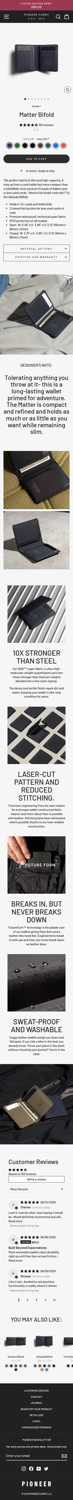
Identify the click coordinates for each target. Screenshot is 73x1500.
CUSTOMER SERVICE (36, 1390)
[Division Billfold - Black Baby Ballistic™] (15, 1369)
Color (36, 138)
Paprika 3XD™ (63, 145)
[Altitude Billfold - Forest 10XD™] (49, 1365)
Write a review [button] (36, 1179)
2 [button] (27, 1300)
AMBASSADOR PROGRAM (36, 1427)
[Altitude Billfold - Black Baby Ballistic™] (53, 1365)
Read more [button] (16, 1221)
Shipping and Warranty (36, 256)
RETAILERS (36, 1415)
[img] (30, 1202)
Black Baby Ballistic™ (33, 145)
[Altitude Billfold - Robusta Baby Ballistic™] (39, 1365)
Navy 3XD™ (9, 145)
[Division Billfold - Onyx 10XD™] (11, 1365)
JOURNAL (37, 1402)
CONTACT (36, 1396)
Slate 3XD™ (48, 145)
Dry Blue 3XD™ (56, 145)
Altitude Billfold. (18, 197)
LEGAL (36, 1421)
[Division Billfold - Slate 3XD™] (20, 1365)
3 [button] (36, 1300)
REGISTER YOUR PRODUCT (36, 1409)
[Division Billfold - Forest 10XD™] (6, 1365)
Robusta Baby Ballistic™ (40, 145)
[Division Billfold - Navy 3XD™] (15, 1365)
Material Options (37, 248)
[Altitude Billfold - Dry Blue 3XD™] (46, 1369)
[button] (29, 125)
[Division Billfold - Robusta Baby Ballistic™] (25, 1365)
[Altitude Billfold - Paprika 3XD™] (42, 1369)
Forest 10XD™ (17, 145)
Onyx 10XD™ (25, 145)
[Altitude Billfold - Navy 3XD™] (35, 1365)
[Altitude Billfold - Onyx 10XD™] (44, 1365)
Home (35, 106)
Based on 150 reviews (22, 1174)
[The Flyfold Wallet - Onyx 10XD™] (68, 1365)
